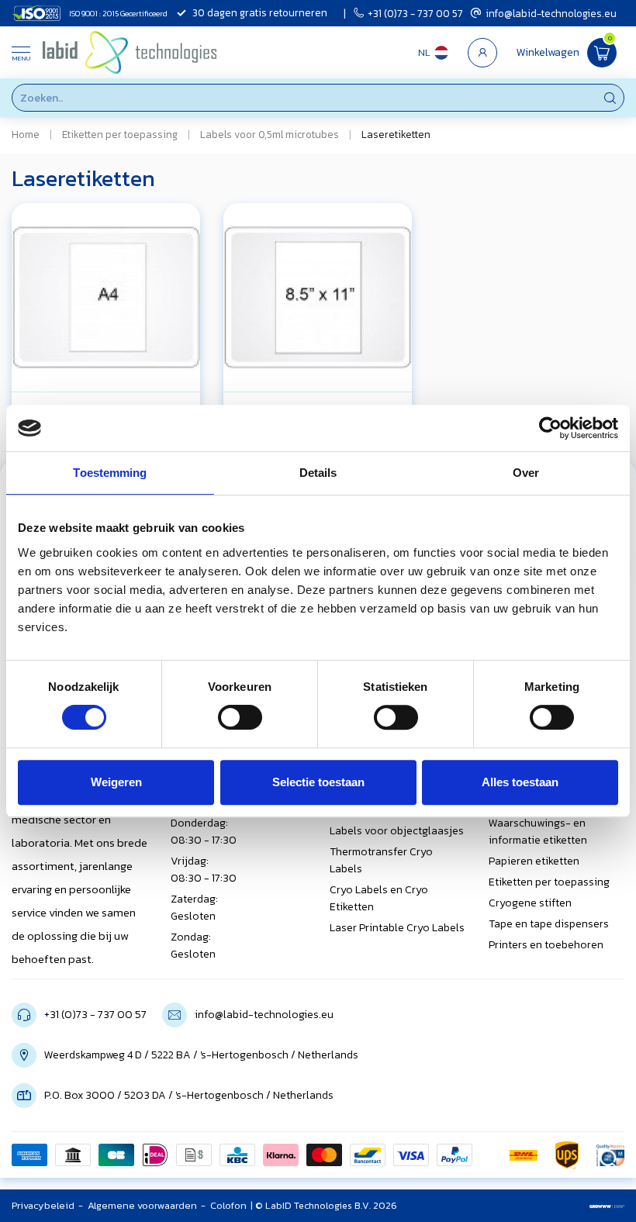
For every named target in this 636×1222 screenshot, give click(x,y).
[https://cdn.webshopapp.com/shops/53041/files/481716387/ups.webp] (567, 1155)
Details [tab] (318, 472)
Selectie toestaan (318, 782)
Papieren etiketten (534, 861)
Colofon (228, 1205)
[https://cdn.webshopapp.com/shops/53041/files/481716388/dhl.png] (523, 1155)
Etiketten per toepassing (120, 134)
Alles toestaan (520, 782)
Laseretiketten (395, 134)
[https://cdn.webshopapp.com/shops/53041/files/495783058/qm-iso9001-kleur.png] (610, 1155)
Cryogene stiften (530, 903)
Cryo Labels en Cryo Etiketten (379, 898)
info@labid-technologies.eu (551, 13)
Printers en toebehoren (546, 945)
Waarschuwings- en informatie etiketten (538, 831)
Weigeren (116, 782)
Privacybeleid (43, 1205)
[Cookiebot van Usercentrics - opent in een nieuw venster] (550, 428)
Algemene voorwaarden (142, 1205)
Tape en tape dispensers (549, 924)
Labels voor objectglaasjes (397, 831)
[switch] (240, 717)
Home (26, 134)
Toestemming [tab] (110, 472)
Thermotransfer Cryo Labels (381, 860)
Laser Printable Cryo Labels (397, 928)
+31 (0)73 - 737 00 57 (415, 13)
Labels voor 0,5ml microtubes (269, 134)
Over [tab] (526, 472)
